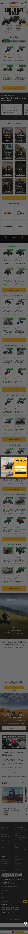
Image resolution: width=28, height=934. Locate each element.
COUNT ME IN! (20, 473)
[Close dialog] (26, 458)
